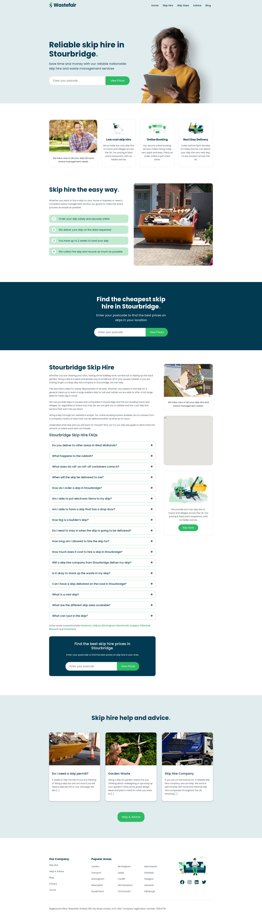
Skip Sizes (183, 5)
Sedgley (134, 625)
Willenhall (145, 625)
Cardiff (121, 878)
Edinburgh (149, 891)
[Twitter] (204, 883)
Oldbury (96, 625)
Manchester (150, 866)
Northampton (125, 885)
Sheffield (149, 872)
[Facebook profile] (182, 883)
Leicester (149, 885)
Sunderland (97, 891)
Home (155, 5)
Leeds (121, 872)
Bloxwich (54, 629)
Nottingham (97, 878)
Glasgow (149, 878)
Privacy (53, 883)
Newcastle (97, 885)
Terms (52, 890)
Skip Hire (168, 5)
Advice (197, 5)
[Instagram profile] (189, 883)
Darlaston (86, 625)
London (95, 866)
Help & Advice (131, 817)
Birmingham (108, 625)
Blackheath (122, 625)
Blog (208, 5)
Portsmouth (124, 891)
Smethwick (70, 629)
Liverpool (96, 872)
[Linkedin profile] (197, 883)
